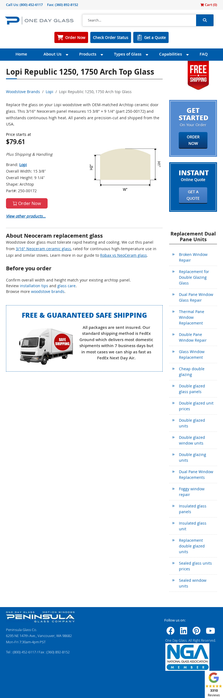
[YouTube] (210, 632)
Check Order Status (110, 37)
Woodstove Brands (23, 91)
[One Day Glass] (39, 20)
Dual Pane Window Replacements (196, 474)
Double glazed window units (192, 440)
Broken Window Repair (193, 257)
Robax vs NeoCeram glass (123, 255)
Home (21, 54)
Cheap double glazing (192, 371)
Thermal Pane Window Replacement (191, 317)
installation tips (34, 285)
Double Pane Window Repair (193, 337)
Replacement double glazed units (192, 546)
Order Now (75, 37)
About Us (52, 54)
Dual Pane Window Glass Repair (196, 297)
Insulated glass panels (192, 508)
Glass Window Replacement (192, 354)
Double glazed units (192, 423)
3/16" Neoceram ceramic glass (43, 248)
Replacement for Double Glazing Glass (194, 277)
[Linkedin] (183, 632)
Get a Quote (155, 37)
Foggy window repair (192, 491)
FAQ (204, 54)
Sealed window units (192, 583)
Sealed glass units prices (195, 566)
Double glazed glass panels (192, 388)
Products (87, 54)
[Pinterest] (196, 632)
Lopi (49, 91)
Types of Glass (127, 54)
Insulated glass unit (192, 526)
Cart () (210, 4)
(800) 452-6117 (31, 4)
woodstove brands (47, 291)
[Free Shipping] (198, 74)
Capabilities (170, 54)
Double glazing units (192, 457)
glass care (66, 285)
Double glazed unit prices (196, 405)
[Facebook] (170, 632)
